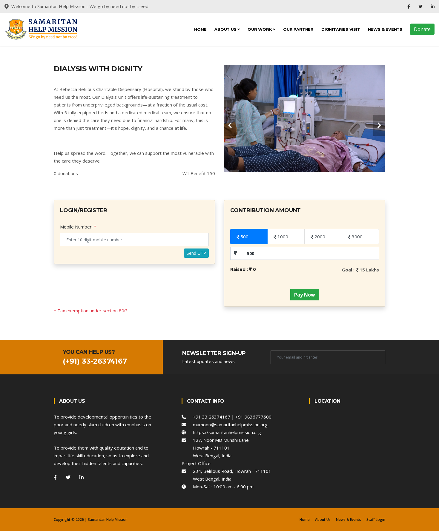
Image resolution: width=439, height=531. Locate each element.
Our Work (260, 29)
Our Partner (298, 29)
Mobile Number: (76, 227)
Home (200, 29)
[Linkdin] (432, 6)
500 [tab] (243, 237)
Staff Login (375, 519)
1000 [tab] (282, 237)
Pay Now (304, 294)
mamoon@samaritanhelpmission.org (227, 424)
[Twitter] (421, 6)
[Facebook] (409, 6)
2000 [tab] (319, 237)
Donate (422, 29)
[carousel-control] (230, 125)
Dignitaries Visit (340, 29)
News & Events (385, 29)
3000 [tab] (357, 237)
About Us (225, 29)
